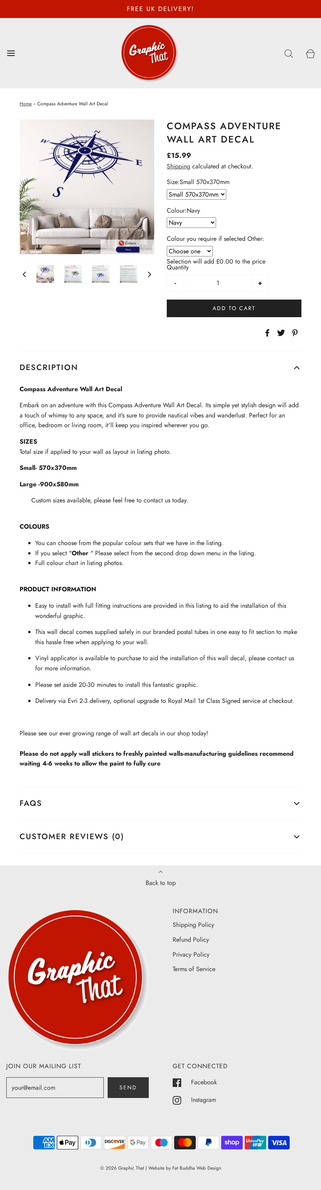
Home (26, 103)
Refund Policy (191, 939)
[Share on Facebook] (266, 333)
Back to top (161, 882)
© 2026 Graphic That (122, 1168)
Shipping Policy (193, 924)
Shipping (178, 166)
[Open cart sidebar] (310, 53)
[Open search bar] (288, 53)
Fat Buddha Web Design (196, 1168)
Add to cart (234, 308)
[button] (24, 274)
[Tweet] (280, 333)
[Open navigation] (11, 53)
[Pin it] (293, 333)
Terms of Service (194, 968)
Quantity (178, 267)
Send (128, 1087)
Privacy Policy (191, 954)
